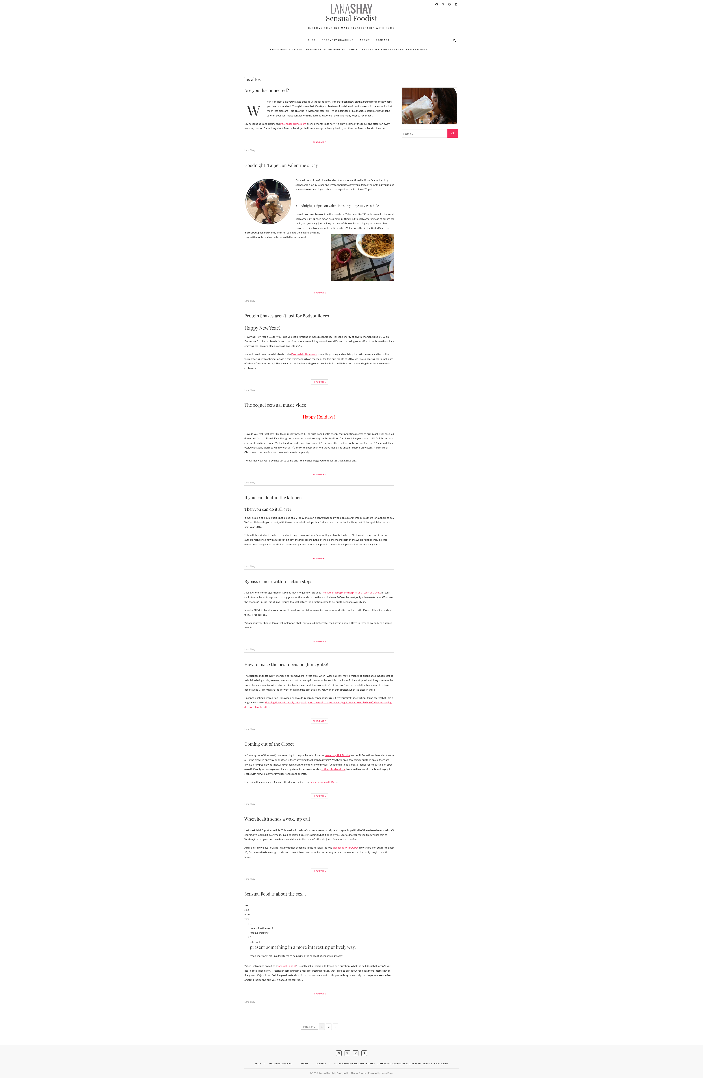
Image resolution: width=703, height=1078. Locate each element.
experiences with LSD (323, 781)
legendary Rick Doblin (337, 755)
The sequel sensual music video (275, 405)
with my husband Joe (333, 769)
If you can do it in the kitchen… (274, 497)
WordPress (387, 1073)
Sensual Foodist (351, 18)
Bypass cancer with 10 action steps (278, 581)
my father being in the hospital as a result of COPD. (352, 592)
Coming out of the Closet (269, 744)
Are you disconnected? (266, 90)
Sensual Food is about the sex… (275, 894)
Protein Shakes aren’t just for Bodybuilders (286, 315)
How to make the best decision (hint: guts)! (286, 664)
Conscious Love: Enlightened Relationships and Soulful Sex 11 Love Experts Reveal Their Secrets (348, 49)
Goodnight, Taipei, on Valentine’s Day (281, 165)
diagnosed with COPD (345, 847)
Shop (312, 40)
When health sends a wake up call (277, 819)
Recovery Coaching (338, 40)
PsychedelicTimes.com (293, 123)
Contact (382, 40)
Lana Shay (249, 150)
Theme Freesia (358, 1073)
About (365, 40)
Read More (319, 142)
